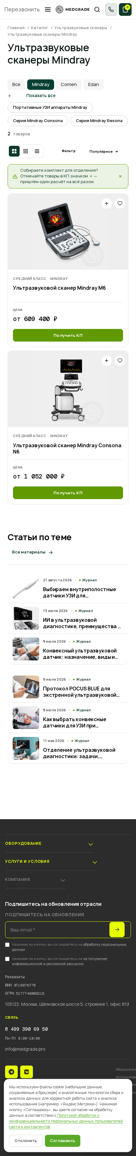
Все (16, 84)
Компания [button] (17, 879)
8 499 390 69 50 (26, 1029)
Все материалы (29, 552)
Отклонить (26, 1140)
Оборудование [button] (23, 843)
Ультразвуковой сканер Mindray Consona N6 (67, 448)
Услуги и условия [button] (27, 861)
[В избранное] (120, 203)
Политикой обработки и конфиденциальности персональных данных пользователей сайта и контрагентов (66, 1121)
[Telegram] (11, 1072)
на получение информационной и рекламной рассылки (59, 961)
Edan (93, 84)
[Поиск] (97, 9)
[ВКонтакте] (26, 1072)
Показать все (40, 95)
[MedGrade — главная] (73, 9)
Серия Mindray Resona (99, 120)
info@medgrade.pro (25, 1049)
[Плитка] (14, 151)
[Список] (37, 151)
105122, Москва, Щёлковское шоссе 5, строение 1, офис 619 (67, 1004)
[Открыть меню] (48, 9)
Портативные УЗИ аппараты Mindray (50, 107)
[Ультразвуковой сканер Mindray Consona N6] (68, 389)
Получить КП (67, 335)
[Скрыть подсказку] (120, 176)
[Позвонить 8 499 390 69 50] (111, 9)
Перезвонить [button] (22, 9)
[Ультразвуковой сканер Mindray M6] (68, 232)
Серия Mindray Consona (38, 120)
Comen (69, 84)
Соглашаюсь (62, 1140)
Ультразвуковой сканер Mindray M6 (59, 288)
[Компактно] (25, 151)
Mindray (40, 84)
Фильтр (69, 151)
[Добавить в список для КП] (106, 203)
